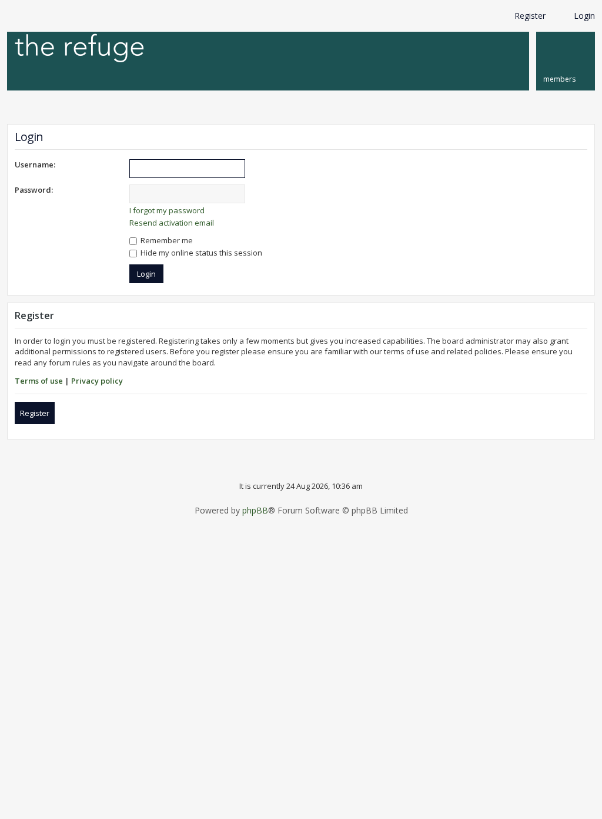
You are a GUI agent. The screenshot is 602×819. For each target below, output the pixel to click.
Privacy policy (97, 380)
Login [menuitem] (584, 15)
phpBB (255, 510)
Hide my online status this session (200, 252)
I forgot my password (167, 210)
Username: (35, 164)
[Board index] (79, 49)
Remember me (166, 240)
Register (34, 413)
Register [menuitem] (530, 15)
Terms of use (39, 380)
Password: (34, 189)
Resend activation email (171, 222)
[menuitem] (565, 61)
